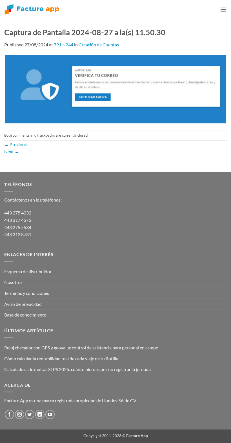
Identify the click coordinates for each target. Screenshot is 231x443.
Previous (15, 144)
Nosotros (13, 282)
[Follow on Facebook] (9, 414)
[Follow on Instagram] (19, 414)
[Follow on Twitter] (29, 414)
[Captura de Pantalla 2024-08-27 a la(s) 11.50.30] (115, 88)
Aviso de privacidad (23, 304)
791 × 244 (63, 44)
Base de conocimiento (25, 314)
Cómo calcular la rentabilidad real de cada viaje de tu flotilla (61, 358)
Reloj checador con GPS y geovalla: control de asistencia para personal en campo (81, 347)
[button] (223, 9)
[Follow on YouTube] (50, 414)
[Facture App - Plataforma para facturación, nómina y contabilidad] (31, 9)
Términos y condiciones (26, 293)
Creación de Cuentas (99, 44)
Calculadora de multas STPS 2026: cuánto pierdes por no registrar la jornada (77, 369)
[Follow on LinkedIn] (40, 414)
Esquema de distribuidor (28, 271)
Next (11, 151)
